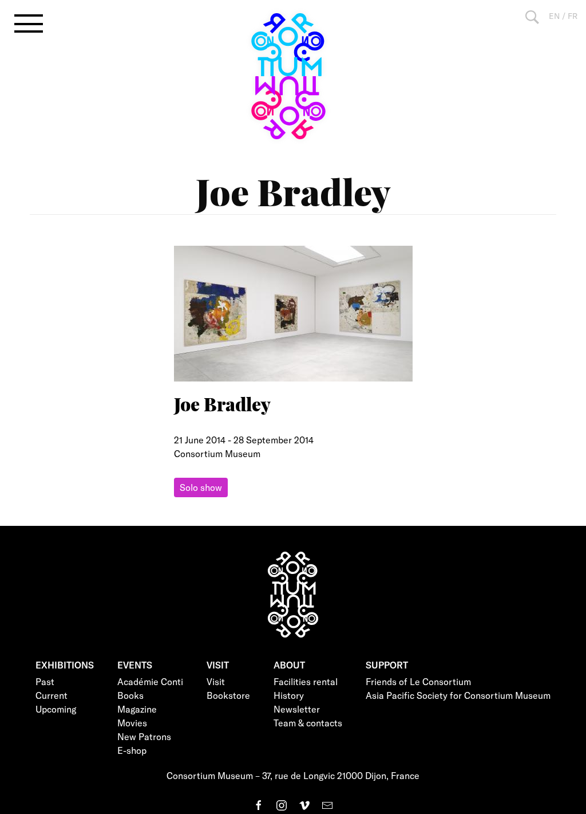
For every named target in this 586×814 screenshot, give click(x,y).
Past (44, 681)
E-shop (131, 750)
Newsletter (297, 708)
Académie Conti (150, 681)
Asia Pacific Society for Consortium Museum (458, 695)
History (289, 695)
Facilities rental (306, 681)
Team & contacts (308, 722)
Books (130, 695)
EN (554, 16)
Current (51, 695)
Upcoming (55, 708)
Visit (216, 681)
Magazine (137, 708)
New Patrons (144, 736)
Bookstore (228, 695)
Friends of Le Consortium (418, 681)
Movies (132, 722)
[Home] (293, 76)
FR (572, 16)
